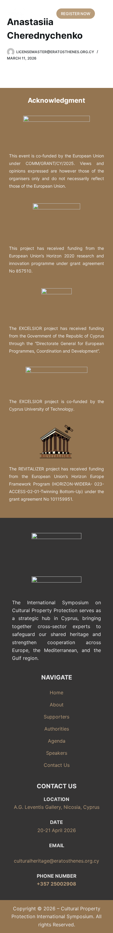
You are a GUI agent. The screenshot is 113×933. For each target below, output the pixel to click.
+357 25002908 (56, 884)
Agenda (56, 741)
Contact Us (57, 765)
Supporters (56, 717)
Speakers (56, 753)
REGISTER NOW (75, 13)
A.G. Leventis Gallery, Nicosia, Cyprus (56, 807)
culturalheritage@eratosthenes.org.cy (56, 861)
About (57, 705)
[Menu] (103, 13)
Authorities (56, 729)
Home (56, 692)
